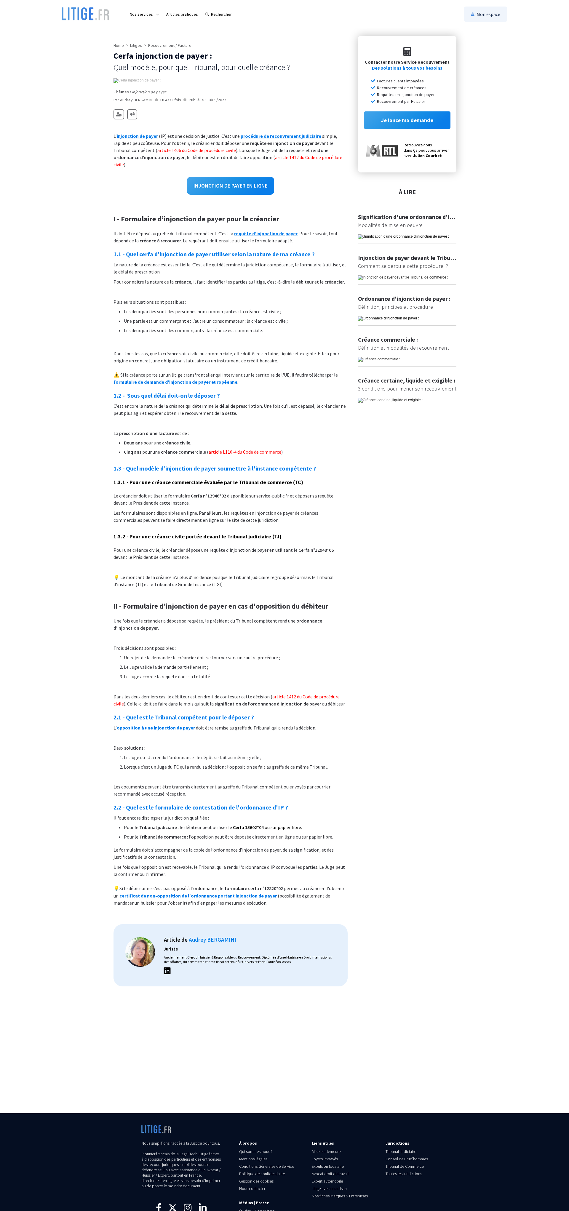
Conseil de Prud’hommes (407, 1159)
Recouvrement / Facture (169, 45)
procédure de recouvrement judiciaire (281, 136)
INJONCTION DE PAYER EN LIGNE (231, 185)
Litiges (136, 45)
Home (119, 45)
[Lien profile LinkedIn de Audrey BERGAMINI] (167, 972)
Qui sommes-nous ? (256, 1151)
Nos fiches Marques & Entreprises (340, 1196)
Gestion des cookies (256, 1181)
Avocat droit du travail (330, 1173)
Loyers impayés (325, 1159)
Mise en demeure (326, 1151)
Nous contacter (252, 1188)
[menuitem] (144, 14)
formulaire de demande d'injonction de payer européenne (175, 382)
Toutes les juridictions (404, 1173)
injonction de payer (137, 136)
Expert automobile (327, 1181)
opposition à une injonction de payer (156, 728)
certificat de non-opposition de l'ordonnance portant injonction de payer (198, 896)
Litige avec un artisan (329, 1188)
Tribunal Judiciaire (401, 1151)
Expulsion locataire (328, 1166)
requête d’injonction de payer (266, 233)
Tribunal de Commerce (405, 1166)
